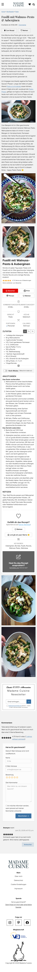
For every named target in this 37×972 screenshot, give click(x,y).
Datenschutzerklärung (15, 705)
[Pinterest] (18, 922)
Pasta (17, 11)
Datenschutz (18, 880)
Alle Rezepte (10, 11)
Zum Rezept (10, 30)
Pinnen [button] (11, 296)
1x (25, 331)
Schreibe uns (14, 568)
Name (8, 758)
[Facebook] (27, 922)
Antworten (28, 844)
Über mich (18, 876)
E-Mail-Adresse (11, 766)
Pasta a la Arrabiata (14, 86)
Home (3, 11)
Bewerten (11, 291)
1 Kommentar (22, 25)
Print (28, 291)
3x (32, 331)
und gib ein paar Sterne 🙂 (19, 535)
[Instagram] (10, 922)
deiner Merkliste (24, 525)
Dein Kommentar (12, 782)
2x (29, 331)
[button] (3, 280)
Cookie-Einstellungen (18, 884)
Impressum (19, 889)
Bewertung (10, 775)
